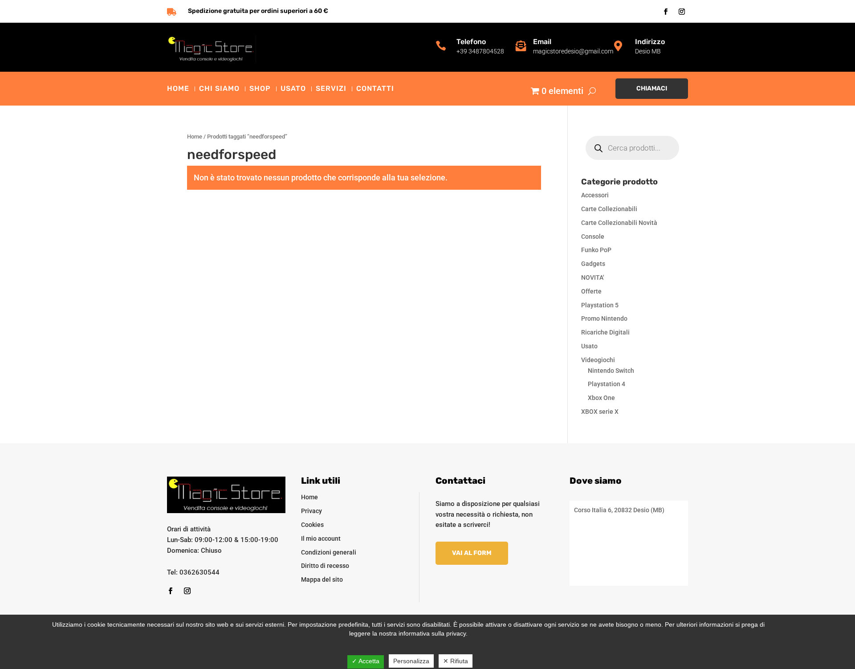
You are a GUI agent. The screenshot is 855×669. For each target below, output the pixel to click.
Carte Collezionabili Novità (619, 222)
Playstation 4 (606, 384)
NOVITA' (592, 277)
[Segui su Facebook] (666, 11)
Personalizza (411, 661)
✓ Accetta (365, 661)
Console (592, 236)
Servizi (331, 89)
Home (178, 89)
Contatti (375, 89)
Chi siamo (219, 89)
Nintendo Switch (611, 370)
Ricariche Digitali (605, 332)
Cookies (312, 524)
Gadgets (593, 263)
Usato (293, 89)
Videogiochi (598, 359)
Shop (260, 89)
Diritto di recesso (325, 565)
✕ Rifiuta (455, 661)
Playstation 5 (600, 305)
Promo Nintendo (604, 318)
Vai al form (472, 553)
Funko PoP (596, 249)
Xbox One (601, 397)
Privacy (311, 510)
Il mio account (321, 538)
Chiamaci (651, 88)
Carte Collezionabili (609, 208)
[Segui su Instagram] (682, 11)
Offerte (591, 291)
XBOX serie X (600, 411)
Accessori (595, 195)
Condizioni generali (328, 552)
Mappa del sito (322, 579)
